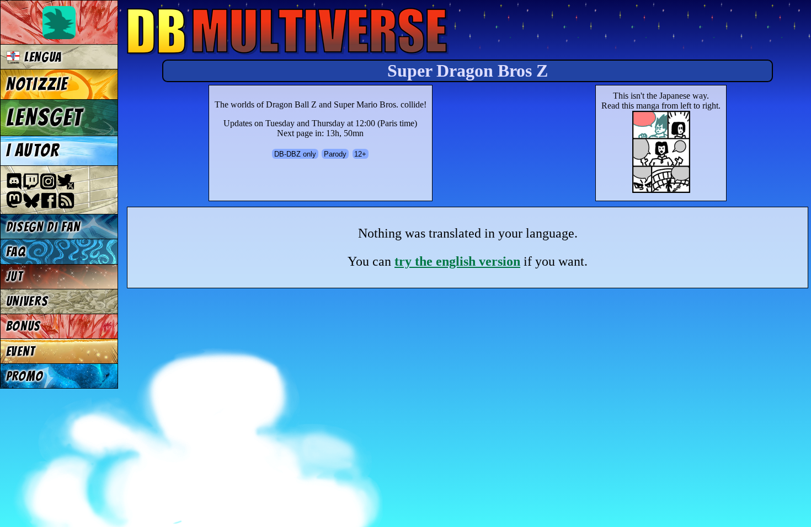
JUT (14, 276)
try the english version (457, 261)
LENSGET (44, 117)
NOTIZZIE (37, 84)
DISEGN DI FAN (43, 227)
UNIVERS (27, 301)
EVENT (20, 351)
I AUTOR (33, 150)
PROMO (25, 376)
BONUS (23, 326)
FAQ (16, 252)
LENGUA (41, 57)
